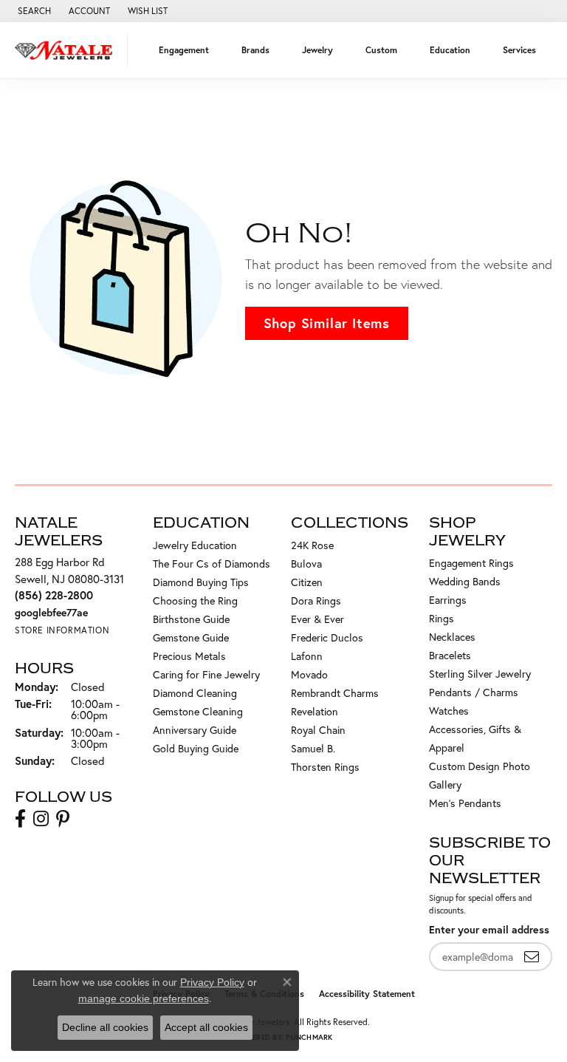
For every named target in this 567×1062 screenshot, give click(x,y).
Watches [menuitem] (449, 711)
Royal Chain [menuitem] (318, 730)
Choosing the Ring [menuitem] (195, 600)
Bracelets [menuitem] (450, 655)
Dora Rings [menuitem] (316, 600)
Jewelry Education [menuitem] (195, 545)
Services (519, 49)
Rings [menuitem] (441, 618)
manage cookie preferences (143, 998)
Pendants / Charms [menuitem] (473, 692)
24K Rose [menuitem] (312, 545)
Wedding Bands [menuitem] (465, 581)
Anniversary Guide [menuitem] (194, 730)
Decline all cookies (105, 1027)
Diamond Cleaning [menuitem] (195, 693)
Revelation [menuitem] (314, 711)
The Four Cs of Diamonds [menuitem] (211, 563)
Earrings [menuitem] (448, 600)
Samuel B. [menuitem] (313, 748)
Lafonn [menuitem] (307, 656)
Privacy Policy (212, 982)
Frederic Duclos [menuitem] (327, 637)
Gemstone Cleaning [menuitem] (198, 711)
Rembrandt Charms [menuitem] (335, 693)
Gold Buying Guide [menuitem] (195, 748)
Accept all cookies (206, 1027)
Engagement (184, 49)
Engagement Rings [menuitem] (471, 563)
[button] (33, 11)
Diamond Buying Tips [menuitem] (201, 582)
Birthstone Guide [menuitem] (191, 619)
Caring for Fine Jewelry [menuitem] (206, 674)
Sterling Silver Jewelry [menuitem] (480, 674)
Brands (255, 49)
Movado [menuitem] (309, 674)
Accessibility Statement (367, 993)
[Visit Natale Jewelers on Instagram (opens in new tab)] (41, 819)
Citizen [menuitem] (307, 582)
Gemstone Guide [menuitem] (191, 637)
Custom (381, 49)
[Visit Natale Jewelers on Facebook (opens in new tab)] (20, 819)
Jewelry (317, 49)
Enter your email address (489, 929)
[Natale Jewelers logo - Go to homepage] (67, 50)
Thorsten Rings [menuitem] (325, 767)
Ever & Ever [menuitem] (317, 619)
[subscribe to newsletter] (531, 957)
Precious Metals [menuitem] (189, 656)
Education (450, 49)
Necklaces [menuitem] (452, 637)
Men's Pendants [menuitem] (465, 803)
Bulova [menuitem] (306, 563)
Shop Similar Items (327, 323)
